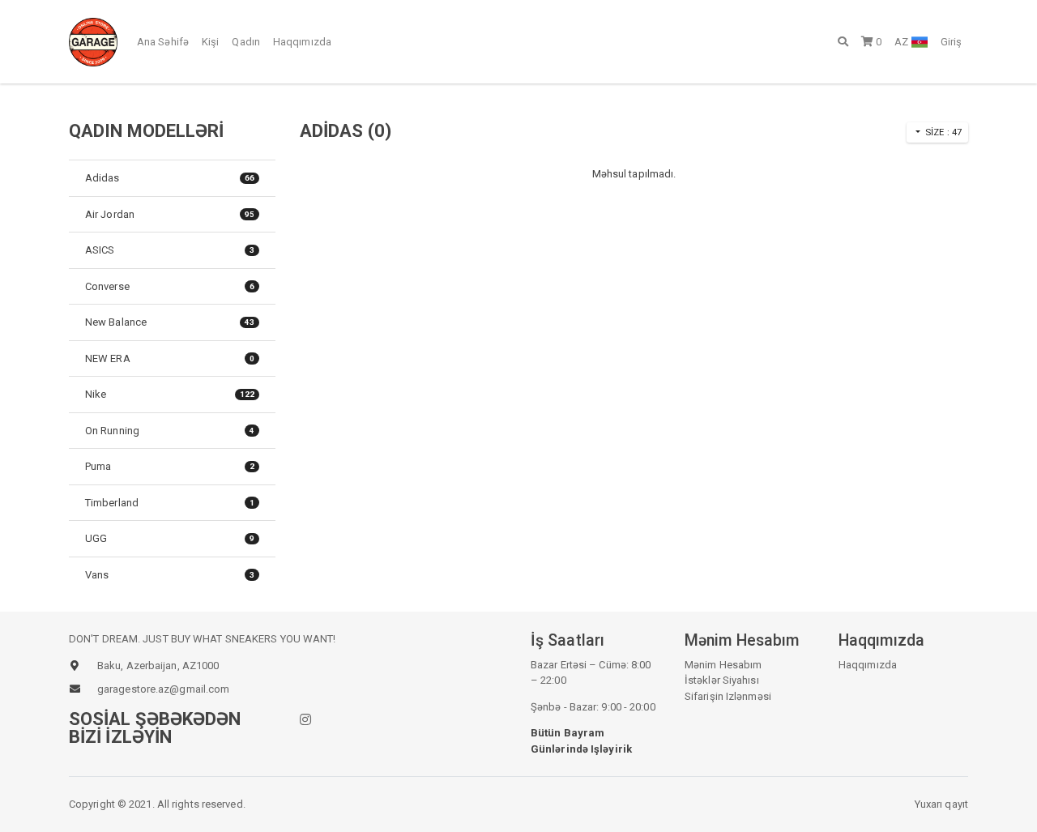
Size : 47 (942, 132)
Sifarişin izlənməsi (728, 696)
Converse (169, 286)
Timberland (169, 503)
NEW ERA (169, 358)
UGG (169, 538)
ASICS (169, 250)
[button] (843, 41)
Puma (169, 466)
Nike (169, 394)
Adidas (169, 178)
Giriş (951, 42)
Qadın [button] (246, 42)
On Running (169, 431)
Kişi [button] (210, 42)
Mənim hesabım (723, 665)
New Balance (169, 322)
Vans (169, 575)
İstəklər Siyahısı (722, 680)
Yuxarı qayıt (941, 804)
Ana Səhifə (163, 42)
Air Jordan (169, 214)
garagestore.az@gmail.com (163, 689)
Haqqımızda (302, 42)
